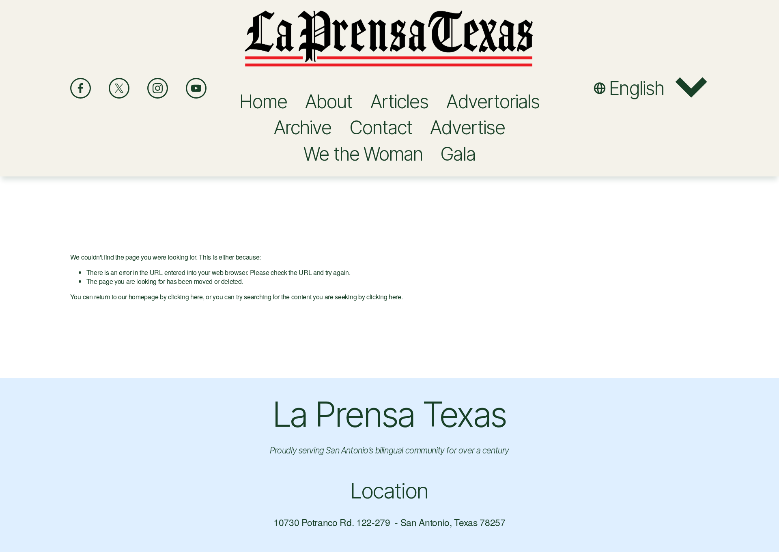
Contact (381, 127)
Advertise (467, 127)
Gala (458, 153)
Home (263, 101)
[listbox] (651, 88)
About (328, 101)
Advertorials (493, 101)
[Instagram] (157, 88)
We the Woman (363, 153)
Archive (303, 127)
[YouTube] (196, 88)
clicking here (185, 296)
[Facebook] (80, 88)
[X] (119, 88)
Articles (399, 101)
